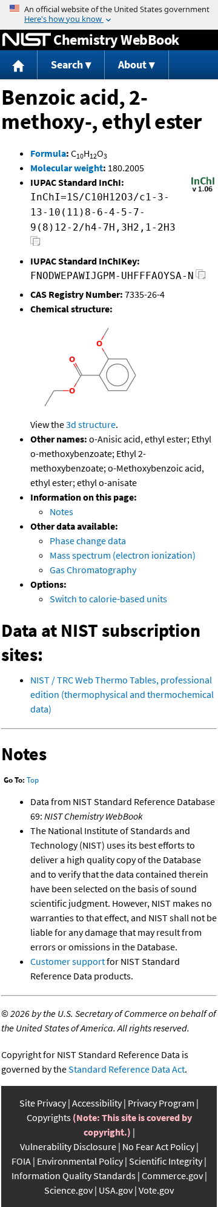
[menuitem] (19, 65)
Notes (61, 511)
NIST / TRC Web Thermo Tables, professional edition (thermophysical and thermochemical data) (122, 694)
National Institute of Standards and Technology (26, 40)
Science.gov (68, 1190)
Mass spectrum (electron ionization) (123, 555)
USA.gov (116, 1190)
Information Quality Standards (74, 1175)
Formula (48, 153)
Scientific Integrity (165, 1161)
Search (67, 64)
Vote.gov (156, 1190)
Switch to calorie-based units (108, 599)
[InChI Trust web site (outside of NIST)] (203, 191)
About (132, 64)
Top (33, 780)
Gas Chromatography (93, 570)
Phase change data (88, 540)
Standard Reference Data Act (126, 1069)
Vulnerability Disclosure (68, 1146)
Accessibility (97, 1103)
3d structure (91, 424)
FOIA (21, 1161)
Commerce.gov (172, 1175)
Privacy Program (161, 1103)
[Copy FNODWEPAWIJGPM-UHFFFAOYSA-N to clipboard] (201, 277)
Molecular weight (66, 168)
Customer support (67, 961)
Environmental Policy (80, 1161)
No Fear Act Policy (158, 1146)
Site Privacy (42, 1103)
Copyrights (49, 1117)
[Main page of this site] (19, 65)
